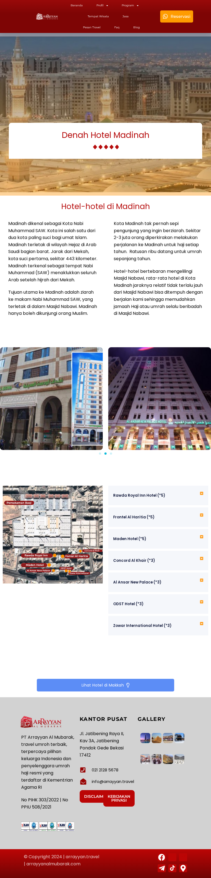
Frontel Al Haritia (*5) (133, 517)
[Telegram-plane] (162, 868)
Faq (117, 27)
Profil (100, 5)
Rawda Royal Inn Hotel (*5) (139, 495)
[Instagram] (183, 857)
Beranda (77, 5)
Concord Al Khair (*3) (134, 560)
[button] (100, 453)
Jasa (126, 16)
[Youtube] (172, 857)
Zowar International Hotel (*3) (142, 625)
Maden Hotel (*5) (129, 538)
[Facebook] (162, 857)
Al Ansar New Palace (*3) (137, 582)
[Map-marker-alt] (183, 868)
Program (128, 5)
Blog (136, 27)
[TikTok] (172, 868)
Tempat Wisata (98, 16)
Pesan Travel (92, 27)
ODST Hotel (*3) (128, 604)
